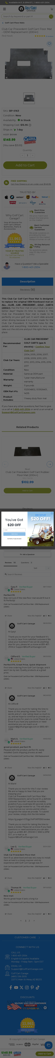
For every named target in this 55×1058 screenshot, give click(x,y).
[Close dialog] (52, 513)
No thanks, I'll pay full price (14, 539)
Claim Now (14, 534)
